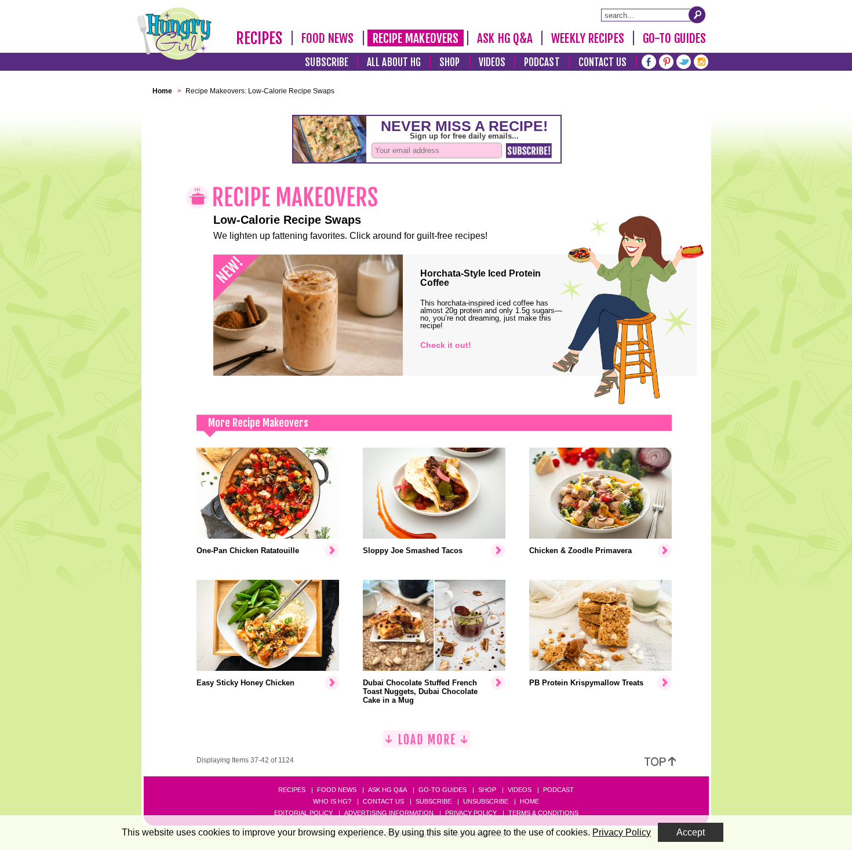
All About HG (394, 62)
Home (529, 801)
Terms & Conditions (543, 812)
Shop (449, 62)
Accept (690, 832)
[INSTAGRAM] (701, 60)
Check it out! (445, 345)
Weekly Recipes (587, 38)
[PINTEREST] (666, 60)
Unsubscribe (485, 801)
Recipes (259, 38)
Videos (492, 62)
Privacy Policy (471, 812)
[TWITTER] (683, 60)
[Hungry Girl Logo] (174, 34)
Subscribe (326, 62)
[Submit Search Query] (697, 14)
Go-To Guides (674, 38)
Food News (327, 38)
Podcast (542, 62)
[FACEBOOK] (649, 60)
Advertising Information (389, 812)
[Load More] (426, 744)
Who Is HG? (332, 801)
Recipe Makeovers (416, 38)
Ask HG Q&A (505, 38)
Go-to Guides (442, 789)
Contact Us (602, 62)
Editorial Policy (303, 812)
